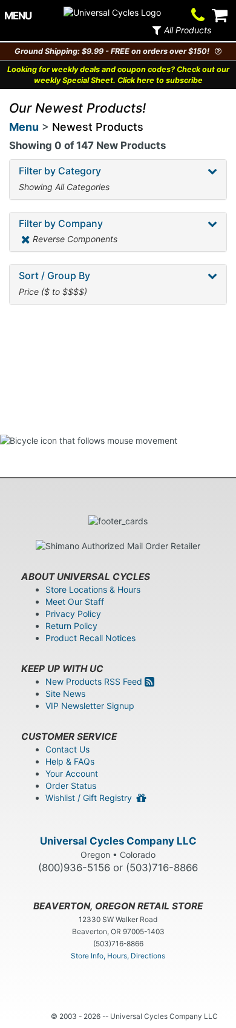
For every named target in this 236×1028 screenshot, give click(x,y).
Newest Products (97, 126)
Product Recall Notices (90, 638)
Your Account (71, 773)
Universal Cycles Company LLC (118, 841)
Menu (24, 126)
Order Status (70, 785)
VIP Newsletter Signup (89, 705)
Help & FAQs (69, 761)
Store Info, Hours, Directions (118, 955)
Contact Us (67, 749)
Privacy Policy (73, 613)
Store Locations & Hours (92, 589)
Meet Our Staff (74, 601)
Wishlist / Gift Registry (91, 797)
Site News (65, 693)
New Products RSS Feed (95, 681)
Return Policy (71, 626)
